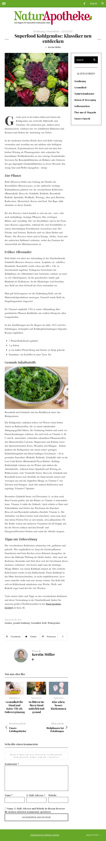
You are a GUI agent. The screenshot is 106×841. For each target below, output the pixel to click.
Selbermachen (82, 106)
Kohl (44, 622)
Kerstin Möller (54, 47)
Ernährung (39, 31)
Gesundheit (52, 31)
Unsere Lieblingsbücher (17, 727)
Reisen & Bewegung (85, 99)
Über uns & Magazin (85, 112)
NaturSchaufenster (84, 93)
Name (9, 795)
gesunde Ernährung (21, 622)
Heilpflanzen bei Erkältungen (55, 727)
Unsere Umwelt (82, 118)
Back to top (92, 835)
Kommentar (12, 763)
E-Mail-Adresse (35, 795)
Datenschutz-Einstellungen (44, 835)
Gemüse (8, 622)
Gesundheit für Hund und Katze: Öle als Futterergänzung (15, 707)
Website (52, 795)
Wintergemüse (54, 622)
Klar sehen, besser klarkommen (58, 705)
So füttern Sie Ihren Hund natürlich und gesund (36, 707)
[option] (14, 698)
